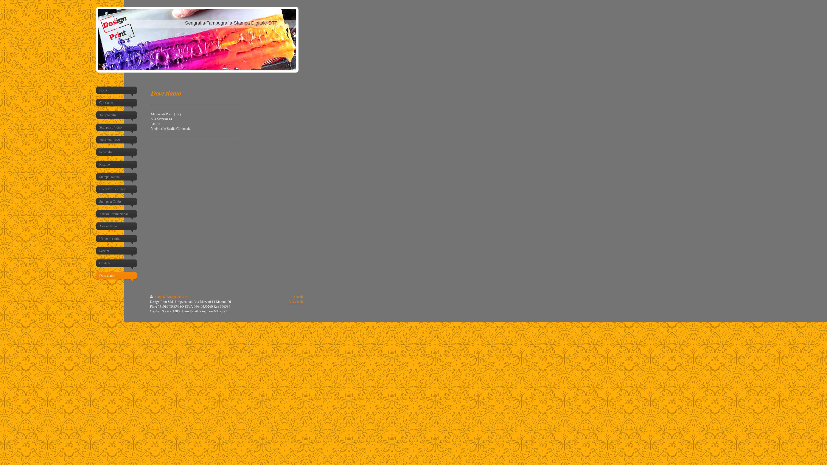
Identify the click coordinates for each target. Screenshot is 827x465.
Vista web (296, 301)
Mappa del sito (177, 296)
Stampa (160, 296)
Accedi (298, 296)
